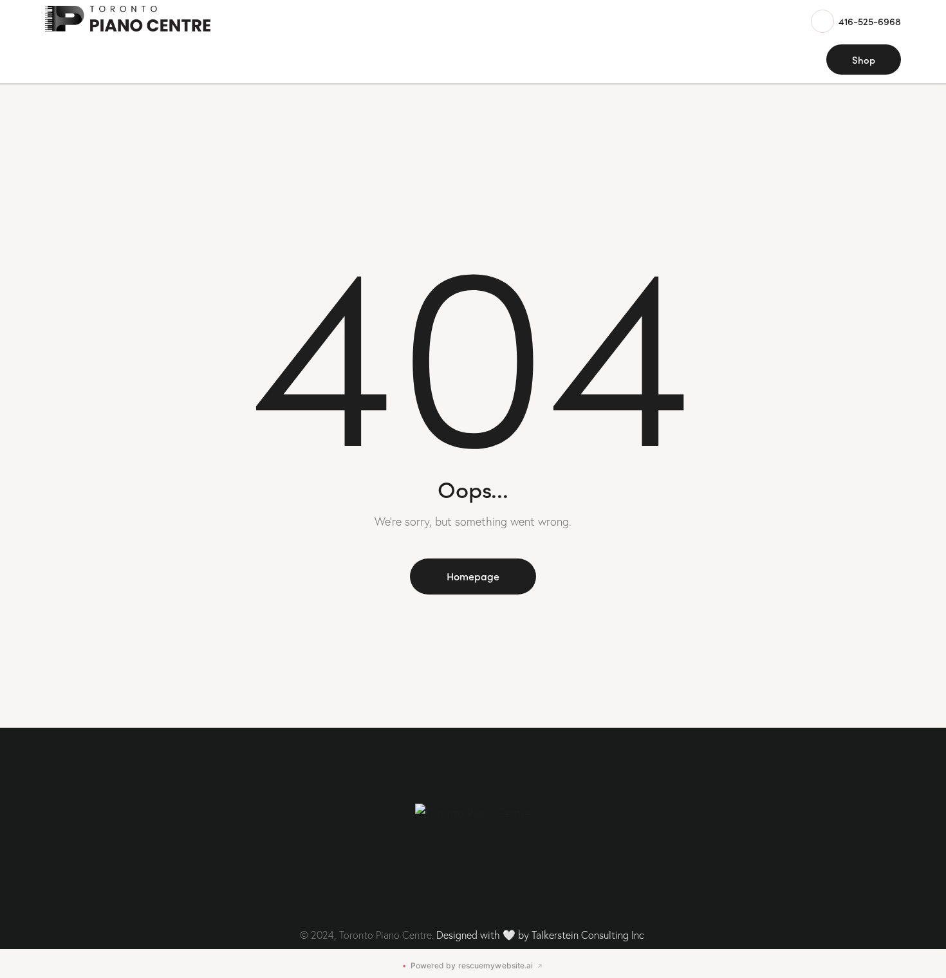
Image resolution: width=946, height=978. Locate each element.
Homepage (473, 576)
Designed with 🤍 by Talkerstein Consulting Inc (540, 934)
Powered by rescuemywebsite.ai (472, 965)
